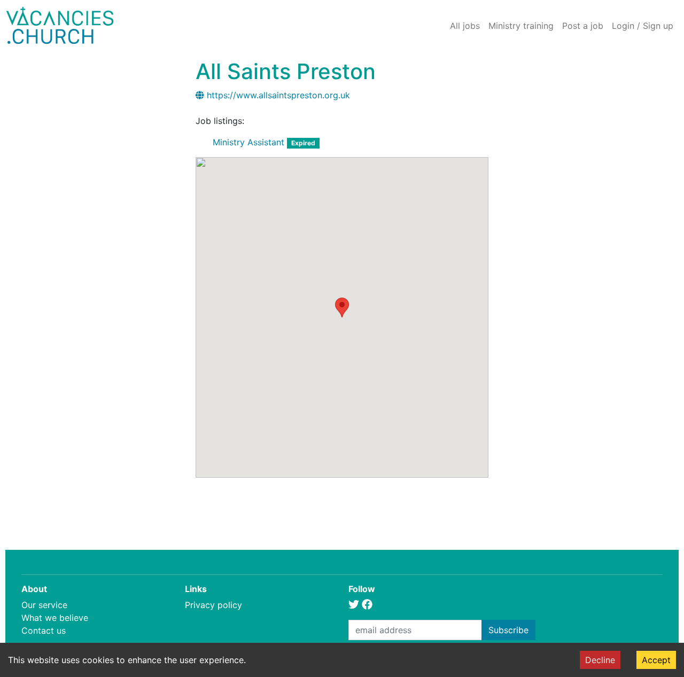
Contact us (43, 630)
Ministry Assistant (248, 142)
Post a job (582, 25)
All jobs (465, 25)
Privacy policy (213, 605)
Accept (656, 660)
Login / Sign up (642, 25)
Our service (44, 605)
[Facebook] (367, 605)
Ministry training (521, 25)
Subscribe (508, 630)
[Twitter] (353, 605)
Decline (600, 660)
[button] (342, 307)
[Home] (59, 25)
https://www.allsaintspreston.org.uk (278, 95)
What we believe (54, 617)
